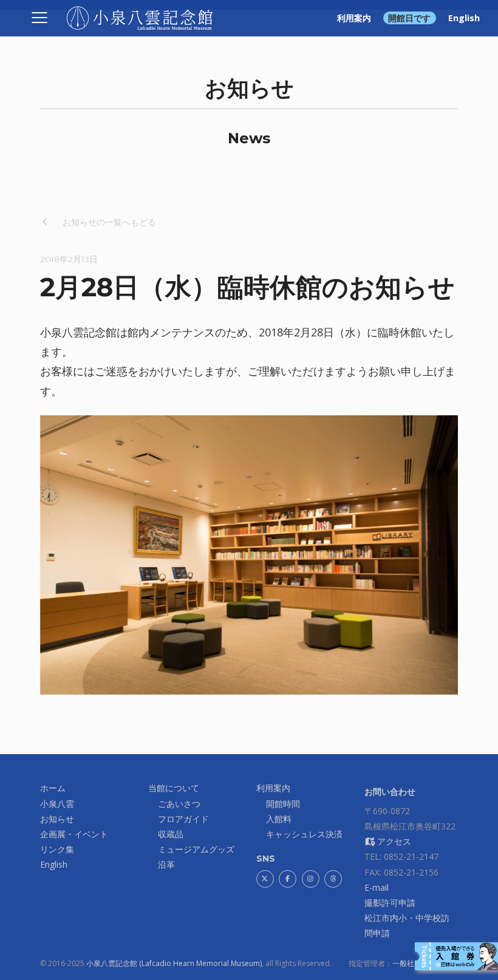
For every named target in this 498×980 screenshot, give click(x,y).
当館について (173, 788)
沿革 (166, 864)
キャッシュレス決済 (304, 834)
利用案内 (354, 18)
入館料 (279, 819)
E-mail (376, 887)
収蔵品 (170, 834)
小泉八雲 (57, 803)
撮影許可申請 (389, 902)
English (464, 18)
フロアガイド (183, 819)
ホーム (53, 788)
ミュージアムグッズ (196, 849)
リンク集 (57, 849)
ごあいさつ (179, 803)
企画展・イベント (74, 834)
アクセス (393, 841)
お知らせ (57, 819)
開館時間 (283, 803)
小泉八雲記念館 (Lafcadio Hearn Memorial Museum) (174, 963)
